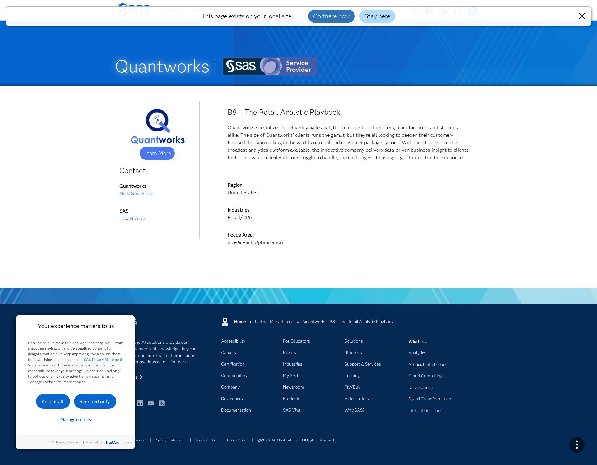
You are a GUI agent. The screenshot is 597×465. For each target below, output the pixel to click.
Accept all (52, 401)
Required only (94, 401)
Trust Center (237, 440)
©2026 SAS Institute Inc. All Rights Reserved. (296, 440)
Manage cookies (75, 419)
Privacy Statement (170, 440)
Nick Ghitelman (136, 193)
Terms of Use (206, 440)
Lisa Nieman (132, 218)
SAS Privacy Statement (103, 359)
